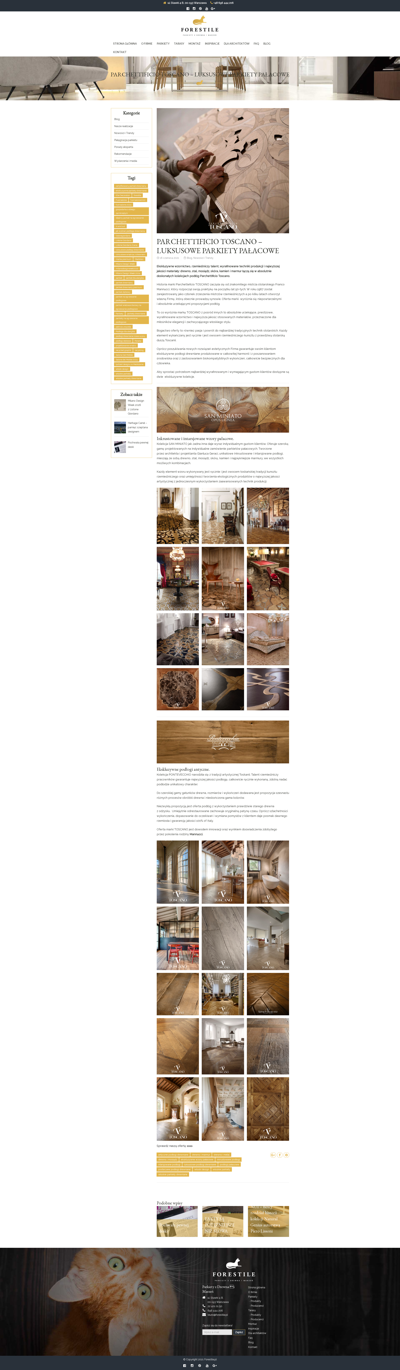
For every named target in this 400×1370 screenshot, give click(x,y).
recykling (139, 350)
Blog (266, 43)
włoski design (201, 1169)
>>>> (189, 1146)
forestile (137, 195)
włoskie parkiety (221, 1169)
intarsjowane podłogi (169, 1164)
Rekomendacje (123, 153)
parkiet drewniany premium (129, 287)
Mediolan (139, 259)
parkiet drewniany (124, 282)
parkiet (119, 278)
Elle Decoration (123, 195)
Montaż (194, 43)
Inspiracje (212, 43)
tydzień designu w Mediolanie (129, 364)
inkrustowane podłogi (228, 1159)
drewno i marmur (201, 1154)
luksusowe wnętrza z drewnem (130, 254)
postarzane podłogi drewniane (174, 1169)
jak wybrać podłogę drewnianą (130, 231)
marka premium (123, 259)
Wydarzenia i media (125, 160)
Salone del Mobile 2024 (127, 359)
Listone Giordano (123, 240)
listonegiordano (123, 236)
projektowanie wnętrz (126, 345)
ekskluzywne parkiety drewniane (131, 190)
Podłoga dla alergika (125, 331)
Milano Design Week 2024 (128, 273)
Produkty (256, 1301)
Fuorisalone (121, 200)
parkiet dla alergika (135, 278)
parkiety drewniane (136, 313)
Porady (138, 341)
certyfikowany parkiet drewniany (131, 186)
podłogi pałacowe (229, 1164)
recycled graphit (123, 350)
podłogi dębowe (123, 341)
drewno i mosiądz (167, 1159)
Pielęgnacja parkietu (125, 140)
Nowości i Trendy (203, 257)
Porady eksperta (123, 147)
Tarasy (179, 43)
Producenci (257, 1305)
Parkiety (163, 43)
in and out (120, 226)
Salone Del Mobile (124, 355)
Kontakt (120, 52)
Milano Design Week (125, 264)
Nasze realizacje (123, 126)
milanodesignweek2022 (127, 268)
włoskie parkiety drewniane (172, 1174)
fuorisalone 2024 (123, 205)
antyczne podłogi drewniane (173, 1154)
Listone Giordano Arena (126, 245)
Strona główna (125, 43)
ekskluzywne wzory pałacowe (197, 1159)
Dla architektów (236, 43)
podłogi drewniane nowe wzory (130, 336)
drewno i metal (222, 1154)
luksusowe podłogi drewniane (200, 1164)
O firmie (146, 43)
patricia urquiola (123, 327)
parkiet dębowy (123, 292)
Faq (256, 43)
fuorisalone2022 (137, 200)
